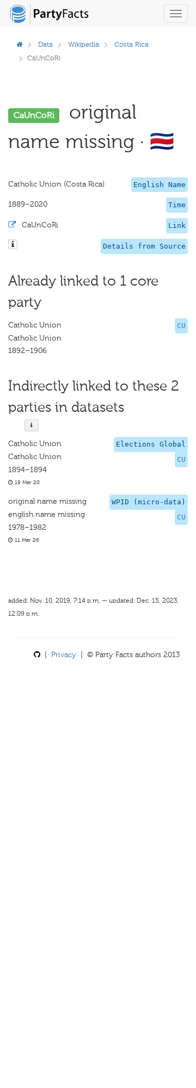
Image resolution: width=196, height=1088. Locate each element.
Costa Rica (131, 44)
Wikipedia (83, 44)
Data (45, 44)
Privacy (63, 654)
